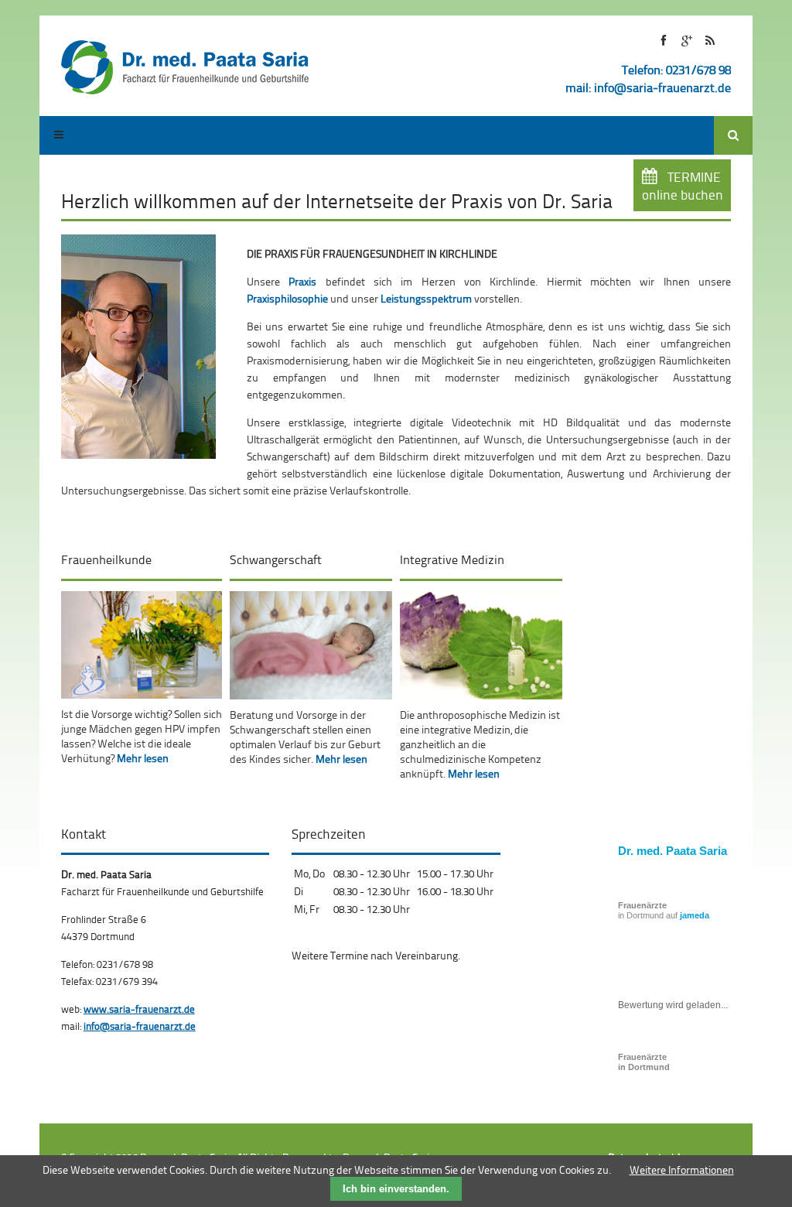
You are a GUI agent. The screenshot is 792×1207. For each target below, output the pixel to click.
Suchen (733, 135)
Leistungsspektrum (426, 298)
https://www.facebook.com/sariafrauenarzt (663, 40)
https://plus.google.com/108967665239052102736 (686, 40)
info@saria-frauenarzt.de (662, 87)
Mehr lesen (143, 758)
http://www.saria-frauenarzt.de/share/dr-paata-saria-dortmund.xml (709, 40)
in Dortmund (644, 1062)
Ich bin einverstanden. (396, 1189)
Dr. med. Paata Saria (672, 850)
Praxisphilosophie (287, 298)
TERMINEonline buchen (682, 185)
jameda (694, 915)
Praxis (302, 281)
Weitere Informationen (682, 1169)
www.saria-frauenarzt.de (139, 1009)
